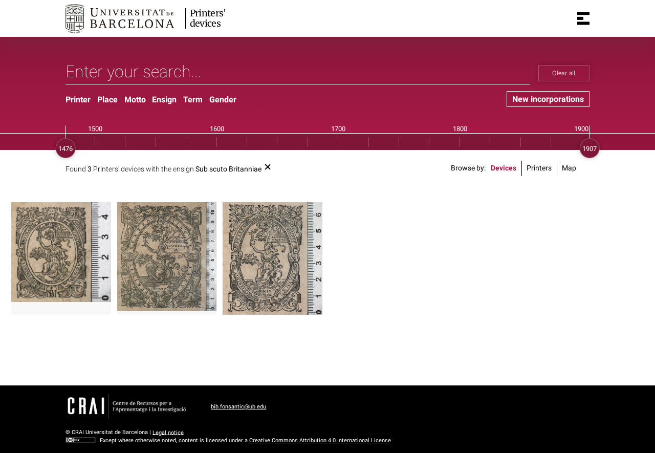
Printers (539, 168)
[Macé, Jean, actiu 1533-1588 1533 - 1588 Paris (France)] (167, 256)
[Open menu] (583, 18)
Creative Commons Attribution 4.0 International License (320, 440)
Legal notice (168, 432)
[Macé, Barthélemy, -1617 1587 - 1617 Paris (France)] (61, 252)
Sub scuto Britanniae (228, 169)
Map (569, 168)
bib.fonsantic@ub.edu (238, 406)
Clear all (563, 73)
